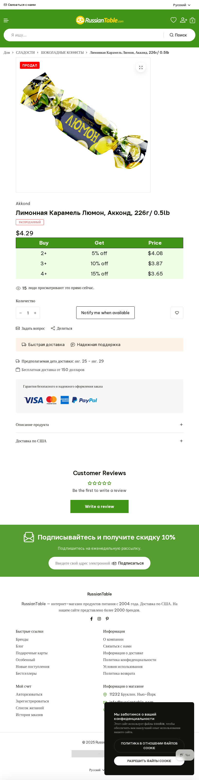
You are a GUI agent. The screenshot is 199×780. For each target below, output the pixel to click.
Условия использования (122, 666)
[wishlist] (174, 20)
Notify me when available (105, 312)
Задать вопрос (33, 328)
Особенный (25, 659)
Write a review (99, 506)
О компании (113, 639)
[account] (183, 20)
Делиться (64, 328)
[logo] (99, 20)
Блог (20, 646)
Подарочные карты (32, 652)
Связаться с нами (22, 4)
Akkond (23, 203)
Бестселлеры (26, 673)
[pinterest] (107, 618)
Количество (25, 300)
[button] (6, 20)
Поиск (181, 35)
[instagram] (99, 618)
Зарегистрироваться (32, 701)
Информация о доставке (123, 652)
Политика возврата (119, 673)
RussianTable (99, 594)
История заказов (29, 714)
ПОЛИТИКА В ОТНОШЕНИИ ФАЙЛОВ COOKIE (149, 745)
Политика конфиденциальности (129, 659)
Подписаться (131, 563)
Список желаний (30, 707)
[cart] (192, 20)
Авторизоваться (29, 694)
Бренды (22, 639)
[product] (141, 67)
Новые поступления (32, 666)
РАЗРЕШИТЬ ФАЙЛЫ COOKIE (149, 761)
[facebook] (91, 618)
